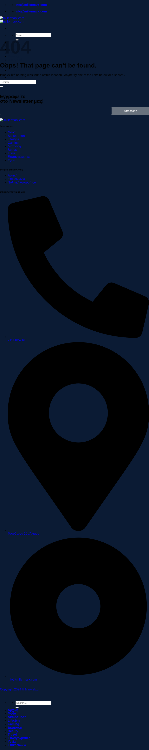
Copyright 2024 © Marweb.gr (20, 689)
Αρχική (13, 710)
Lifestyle (14, 720)
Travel (12, 734)
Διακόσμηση (17, 717)
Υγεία (12, 741)
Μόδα (12, 713)
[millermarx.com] (12, 19)
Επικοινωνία (17, 77)
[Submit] (1, 86)
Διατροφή (15, 59)
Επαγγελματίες (19, 70)
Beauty (13, 731)
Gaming (13, 724)
